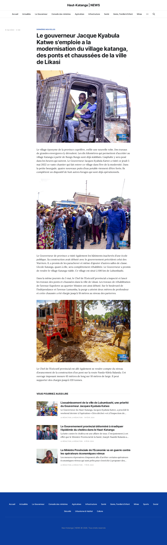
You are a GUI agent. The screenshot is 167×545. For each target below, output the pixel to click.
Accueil (15, 14)
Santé (106, 14)
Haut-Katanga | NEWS (83, 5)
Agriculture (79, 14)
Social (155, 504)
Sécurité (67, 511)
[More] (147, 14)
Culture (100, 511)
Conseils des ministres (61, 14)
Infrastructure (94, 14)
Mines (139, 14)
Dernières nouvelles (46, 29)
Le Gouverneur (41, 14)
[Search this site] (154, 14)
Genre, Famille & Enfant (123, 14)
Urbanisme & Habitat (84, 511)
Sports (146, 504)
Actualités (26, 14)
